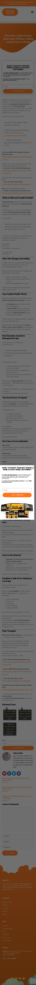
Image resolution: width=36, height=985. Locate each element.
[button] (33, 468)
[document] (18, 492)
